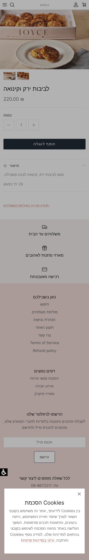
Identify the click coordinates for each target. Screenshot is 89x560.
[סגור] (79, 494)
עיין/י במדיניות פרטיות (37, 540)
